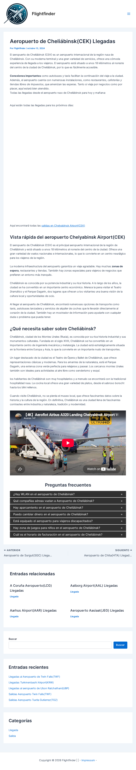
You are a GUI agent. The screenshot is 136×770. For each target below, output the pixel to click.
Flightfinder (43, 13)
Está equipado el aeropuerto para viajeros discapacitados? (53, 521)
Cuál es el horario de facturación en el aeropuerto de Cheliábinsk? (57, 534)
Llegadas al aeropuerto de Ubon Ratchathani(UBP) (39, 688)
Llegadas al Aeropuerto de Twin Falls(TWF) (34, 676)
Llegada (14, 596)
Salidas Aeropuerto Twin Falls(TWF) (30, 694)
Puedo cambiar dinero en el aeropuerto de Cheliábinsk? (50, 514)
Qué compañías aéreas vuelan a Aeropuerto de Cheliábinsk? (53, 501)
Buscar (13, 638)
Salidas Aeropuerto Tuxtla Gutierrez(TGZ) (33, 700)
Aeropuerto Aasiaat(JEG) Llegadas (97, 610)
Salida (12, 736)
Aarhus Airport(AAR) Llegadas (33, 610)
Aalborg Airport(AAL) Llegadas (94, 585)
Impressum (88, 760)
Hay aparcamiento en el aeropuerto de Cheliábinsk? (48, 507)
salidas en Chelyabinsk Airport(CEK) (63, 225)
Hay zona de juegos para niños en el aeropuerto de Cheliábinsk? (56, 528)
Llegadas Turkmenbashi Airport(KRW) (31, 682)
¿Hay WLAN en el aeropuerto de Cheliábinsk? (44, 494)
